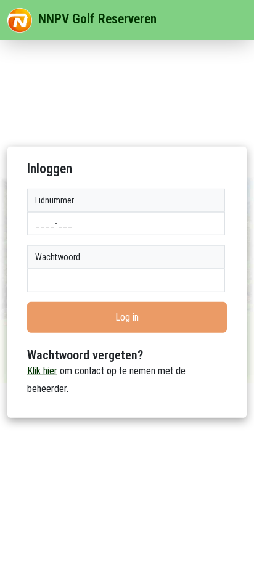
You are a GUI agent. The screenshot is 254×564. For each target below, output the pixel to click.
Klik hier (42, 371)
